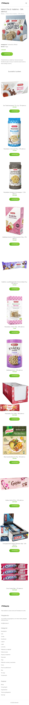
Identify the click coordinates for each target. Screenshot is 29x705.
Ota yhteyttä (4, 687)
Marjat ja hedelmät (5, 654)
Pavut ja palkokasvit (6, 667)
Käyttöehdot (4, 689)
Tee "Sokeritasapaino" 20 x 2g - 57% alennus (14, 105)
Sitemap (3, 695)
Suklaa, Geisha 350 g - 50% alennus (14, 500)
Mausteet (3, 657)
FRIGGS (15, 44)
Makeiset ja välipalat (6, 649)
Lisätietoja (7, 54)
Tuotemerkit (10, 44)
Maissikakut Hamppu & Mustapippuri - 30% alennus (15, 193)
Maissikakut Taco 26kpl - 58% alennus (14, 413)
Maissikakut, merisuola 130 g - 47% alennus (14, 149)
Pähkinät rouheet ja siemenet (8, 662)
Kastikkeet (3, 639)
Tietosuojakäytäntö (6, 692)
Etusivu (2, 13)
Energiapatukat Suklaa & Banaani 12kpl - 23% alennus (14, 544)
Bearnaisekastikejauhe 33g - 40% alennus (14, 457)
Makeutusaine (4, 652)
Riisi (2, 670)
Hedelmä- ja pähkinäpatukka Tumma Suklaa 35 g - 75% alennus (14, 282)
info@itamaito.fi (5, 623)
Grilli (2, 634)
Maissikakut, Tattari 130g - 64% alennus (14, 326)
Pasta (2, 665)
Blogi (2, 684)
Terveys (3, 672)
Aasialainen (4, 631)
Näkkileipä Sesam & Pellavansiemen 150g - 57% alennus (14, 237)
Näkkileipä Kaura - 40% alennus (14, 370)
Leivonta (3, 646)
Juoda (2, 636)
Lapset (2, 641)
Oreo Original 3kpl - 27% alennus (14, 588)
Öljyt (2, 659)
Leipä (2, 644)
